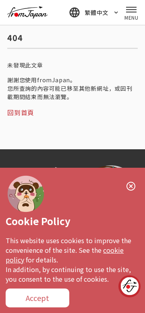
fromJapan (27, 12)
